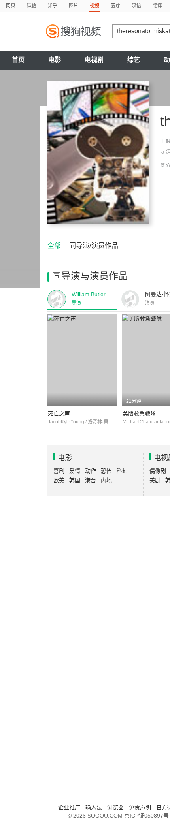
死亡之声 (59, 413)
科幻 (122, 471)
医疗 (115, 5)
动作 (90, 471)
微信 (31, 5)
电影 (54, 59)
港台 (90, 480)
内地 (106, 480)
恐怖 (106, 471)
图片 (73, 5)
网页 (10, 5)
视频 (94, 5)
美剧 (155, 480)
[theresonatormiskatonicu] (98, 152)
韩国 (74, 480)
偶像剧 (157, 471)
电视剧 (94, 59)
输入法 (93, 807)
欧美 (58, 480)
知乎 (52, 5)
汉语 (136, 5)
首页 (18, 59)
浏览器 (115, 807)
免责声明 (140, 807)
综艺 (133, 59)
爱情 (74, 471)
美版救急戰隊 (139, 413)
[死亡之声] (82, 360)
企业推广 (69, 807)
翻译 (157, 5)
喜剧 (58, 471)
